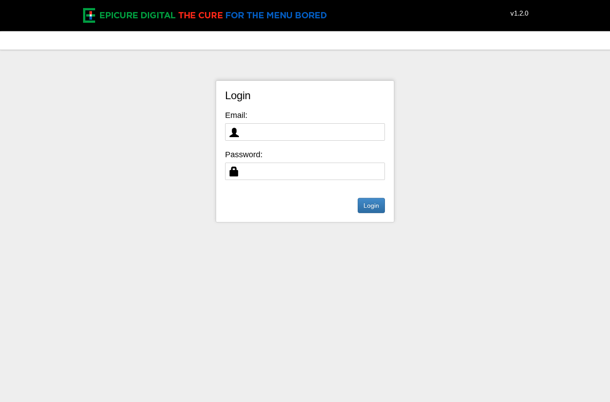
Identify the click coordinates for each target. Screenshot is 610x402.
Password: (244, 154)
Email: (236, 115)
